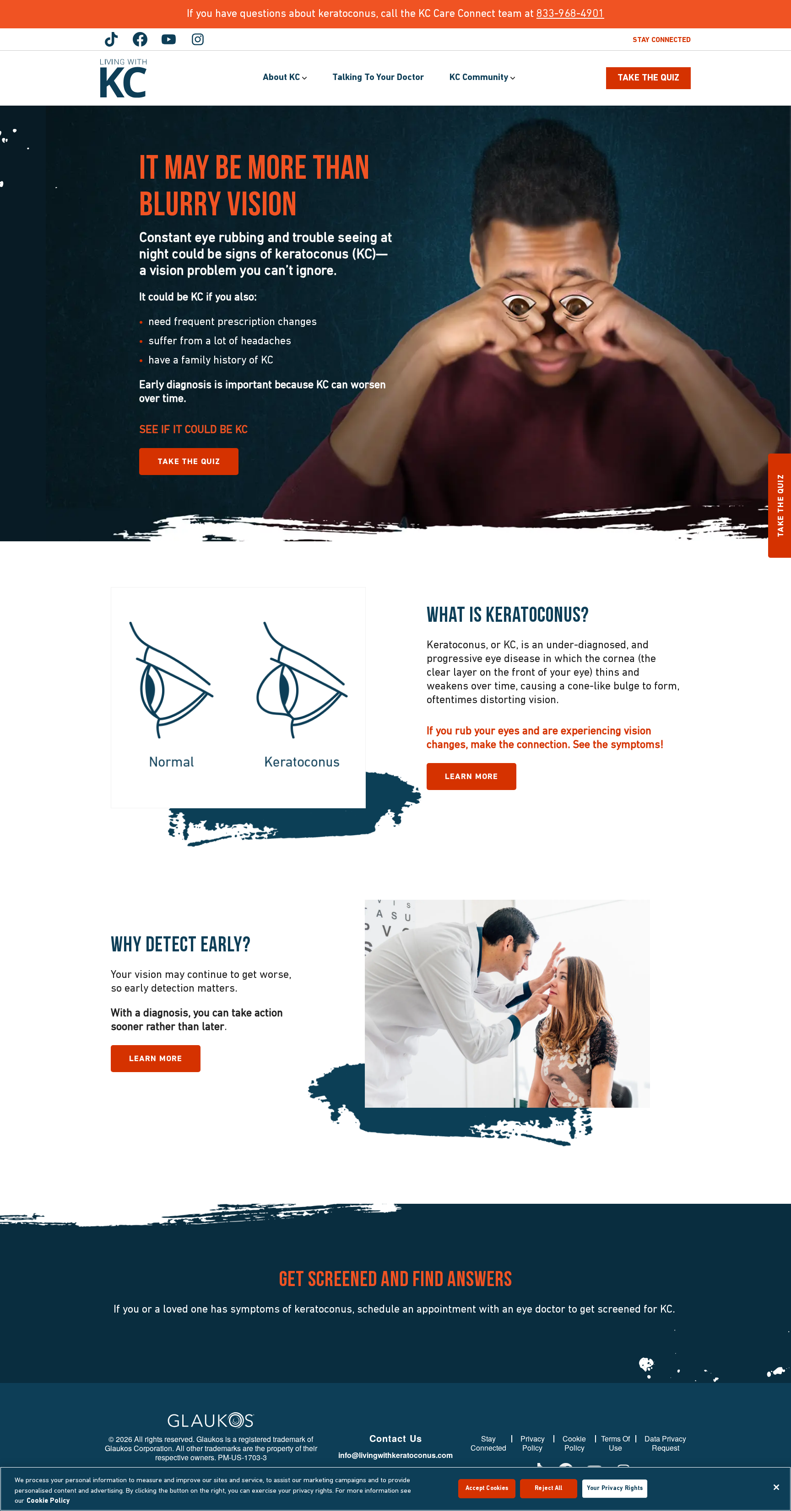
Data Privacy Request (665, 1443)
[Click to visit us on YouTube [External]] (169, 39)
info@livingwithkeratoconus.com (395, 1455)
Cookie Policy (574, 1443)
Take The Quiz (648, 78)
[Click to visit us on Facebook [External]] (140, 39)
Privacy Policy (532, 1443)
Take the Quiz (188, 462)
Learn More (471, 777)
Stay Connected (662, 40)
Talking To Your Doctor (378, 77)
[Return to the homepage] (123, 78)
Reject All (548, 1488)
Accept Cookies (487, 1488)
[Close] (776, 1487)
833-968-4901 (570, 14)
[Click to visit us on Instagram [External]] (198, 39)
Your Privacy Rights (615, 1488)
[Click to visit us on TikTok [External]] (111, 39)
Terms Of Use (615, 1443)
